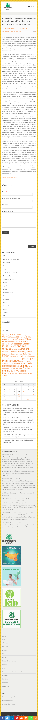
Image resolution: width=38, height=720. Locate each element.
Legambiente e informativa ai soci (12, 672)
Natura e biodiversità (20, 356)
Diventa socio (6, 654)
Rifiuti (4, 296)
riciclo (19, 366)
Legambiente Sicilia (16, 355)
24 (33, 394)
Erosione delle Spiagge (8, 704)
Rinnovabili (6, 299)
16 (28, 392)
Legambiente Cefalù (8, 354)
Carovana (6, 337)
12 (9, 392)
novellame (32, 356)
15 (24, 392)
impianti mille (7, 351)
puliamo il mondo (24, 361)
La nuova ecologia (7, 700)
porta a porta (29, 358)
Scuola (5, 302)
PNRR (20, 359)
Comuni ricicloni (9, 339)
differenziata (22, 341)
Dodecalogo (16, 344)
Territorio (5, 312)
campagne (24, 334)
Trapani (4, 375)
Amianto (18, 335)
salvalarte (19, 368)
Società (5, 309)
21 (19, 394)
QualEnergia (5, 363)
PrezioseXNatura (10, 361)
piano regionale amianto (10, 359)
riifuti (30, 366)
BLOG (4, 266)
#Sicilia (12, 335)
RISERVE (5, 675)
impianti (25, 349)
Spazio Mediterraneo (14, 372)
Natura (5, 289)
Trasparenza (5, 686)
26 (9, 396)
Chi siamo (5, 643)
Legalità (5, 286)
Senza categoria (7, 306)
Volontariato (6, 316)
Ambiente (6, 31)
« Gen (4, 399)
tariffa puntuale (27, 373)
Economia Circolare (8, 276)
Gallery (4, 664)
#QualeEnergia (6, 334)
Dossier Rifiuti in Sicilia (9, 661)
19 (9, 394)
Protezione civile (8, 292)
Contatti (4, 650)
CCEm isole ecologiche (23, 337)
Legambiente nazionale (8, 697)
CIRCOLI (5, 646)
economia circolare (8, 279)
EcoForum (7, 346)
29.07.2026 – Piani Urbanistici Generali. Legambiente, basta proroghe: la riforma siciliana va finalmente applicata (18, 473)
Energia (5, 282)
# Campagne (6, 256)
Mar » (28, 399)
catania (13, 337)
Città (4, 269)
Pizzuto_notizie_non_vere (9, 177)
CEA (3, 639)
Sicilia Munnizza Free (16, 369)
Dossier (26, 344)
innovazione (17, 351)
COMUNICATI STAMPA (15, 31)
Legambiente (27, 351)
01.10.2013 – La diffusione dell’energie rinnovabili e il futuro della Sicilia (18, 412)
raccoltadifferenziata (16, 363)
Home (4, 668)
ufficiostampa (24, 28)
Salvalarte (5, 679)
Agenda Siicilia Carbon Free (11, 259)
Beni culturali (6, 262)
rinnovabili (5, 368)
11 (4, 392)
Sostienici (5, 682)
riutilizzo (12, 368)
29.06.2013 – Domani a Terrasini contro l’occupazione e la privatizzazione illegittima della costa (17, 429)
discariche (6, 344)
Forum (19, 349)
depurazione (11, 341)
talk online (18, 373)
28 (19, 396)
